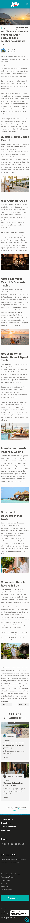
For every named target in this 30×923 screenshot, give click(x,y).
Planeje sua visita (8, 827)
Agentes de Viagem (8, 877)
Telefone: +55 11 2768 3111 (10, 863)
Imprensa (4, 886)
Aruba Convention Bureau (10, 874)
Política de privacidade (9, 914)
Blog (3, 28)
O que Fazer (6, 823)
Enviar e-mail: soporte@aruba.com (13, 859)
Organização (5, 880)
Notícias (4, 883)
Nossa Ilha (5, 830)
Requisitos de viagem (20, 809)
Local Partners (6, 889)
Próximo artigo (23, 704)
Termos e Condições (8, 911)
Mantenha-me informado (16, 897)
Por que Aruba (7, 819)
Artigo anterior (6, 704)
